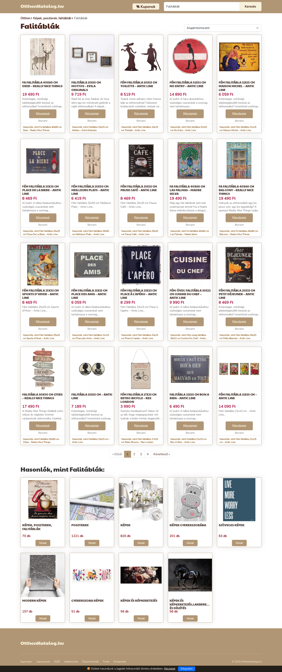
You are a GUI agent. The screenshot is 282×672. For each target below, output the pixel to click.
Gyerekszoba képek (87, 600)
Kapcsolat (26, 661)
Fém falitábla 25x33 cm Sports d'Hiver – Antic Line (40, 294)
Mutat (42, 543)
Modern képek (34, 600)
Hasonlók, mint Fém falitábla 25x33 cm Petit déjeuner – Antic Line (237, 337)
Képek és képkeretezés (138, 600)
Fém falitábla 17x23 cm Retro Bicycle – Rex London (138, 398)
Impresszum (43, 661)
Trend (106, 661)
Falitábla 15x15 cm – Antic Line (91, 396)
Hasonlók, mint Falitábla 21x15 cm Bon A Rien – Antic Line (188, 441)
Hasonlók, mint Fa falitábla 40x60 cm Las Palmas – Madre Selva (189, 232)
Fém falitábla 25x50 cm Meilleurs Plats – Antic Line (90, 190)
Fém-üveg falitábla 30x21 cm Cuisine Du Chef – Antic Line (190, 294)
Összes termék (90, 661)
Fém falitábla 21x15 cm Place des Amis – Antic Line (89, 294)
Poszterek (80, 525)
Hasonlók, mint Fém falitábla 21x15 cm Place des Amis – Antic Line (90, 337)
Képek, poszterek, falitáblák (37, 527)
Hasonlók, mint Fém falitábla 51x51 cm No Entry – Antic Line (188, 128)
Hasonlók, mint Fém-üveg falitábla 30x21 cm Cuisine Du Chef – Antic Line (188, 338)
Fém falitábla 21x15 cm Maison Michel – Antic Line (237, 86)
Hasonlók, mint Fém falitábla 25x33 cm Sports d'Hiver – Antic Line (41, 337)
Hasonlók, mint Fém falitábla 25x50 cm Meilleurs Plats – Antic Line (90, 232)
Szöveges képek (231, 525)
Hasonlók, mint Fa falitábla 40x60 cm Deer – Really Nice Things (42, 128)
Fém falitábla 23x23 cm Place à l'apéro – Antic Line (138, 294)
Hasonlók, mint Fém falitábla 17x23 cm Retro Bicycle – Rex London (139, 441)
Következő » (161, 454)
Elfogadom (187, 668)
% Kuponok (119, 661)
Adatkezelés (71, 661)
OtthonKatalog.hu (42, 6)
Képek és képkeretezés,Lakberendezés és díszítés (194, 604)
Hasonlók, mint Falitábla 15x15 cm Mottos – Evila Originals (90, 128)
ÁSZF (57, 661)
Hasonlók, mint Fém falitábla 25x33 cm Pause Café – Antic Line (139, 232)
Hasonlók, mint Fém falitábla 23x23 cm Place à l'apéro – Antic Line (139, 337)
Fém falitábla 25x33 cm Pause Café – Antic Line (138, 188)
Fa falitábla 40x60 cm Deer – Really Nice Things (42, 84)
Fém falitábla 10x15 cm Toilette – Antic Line (138, 84)
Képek (125, 525)
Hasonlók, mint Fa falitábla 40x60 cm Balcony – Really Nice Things (238, 232)
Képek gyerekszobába (188, 525)
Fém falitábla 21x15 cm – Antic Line (238, 396)
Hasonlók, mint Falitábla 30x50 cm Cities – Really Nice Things (41, 441)
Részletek (43, 114)
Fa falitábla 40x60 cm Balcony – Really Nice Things (236, 190)
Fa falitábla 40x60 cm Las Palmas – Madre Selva (187, 190)
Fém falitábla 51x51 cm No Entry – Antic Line (188, 84)
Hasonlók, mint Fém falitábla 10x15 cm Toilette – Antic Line (139, 128)
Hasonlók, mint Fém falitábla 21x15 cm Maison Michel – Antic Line (237, 128)
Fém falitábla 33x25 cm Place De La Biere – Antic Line (41, 190)
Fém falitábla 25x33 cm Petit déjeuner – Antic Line (237, 294)
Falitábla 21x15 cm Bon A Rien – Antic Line (189, 396)
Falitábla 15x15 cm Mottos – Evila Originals (86, 86)
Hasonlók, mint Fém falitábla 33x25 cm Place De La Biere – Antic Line (41, 232)
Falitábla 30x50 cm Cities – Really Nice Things (42, 396)
